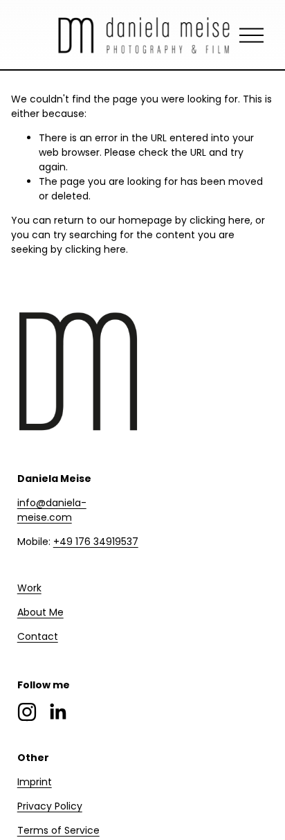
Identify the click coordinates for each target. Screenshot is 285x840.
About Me (40, 612)
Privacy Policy (49, 806)
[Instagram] (27, 712)
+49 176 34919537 (95, 541)
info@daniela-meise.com (51, 510)
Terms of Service (58, 830)
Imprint (34, 782)
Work (29, 588)
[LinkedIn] (57, 712)
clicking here (220, 220)
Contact (37, 636)
